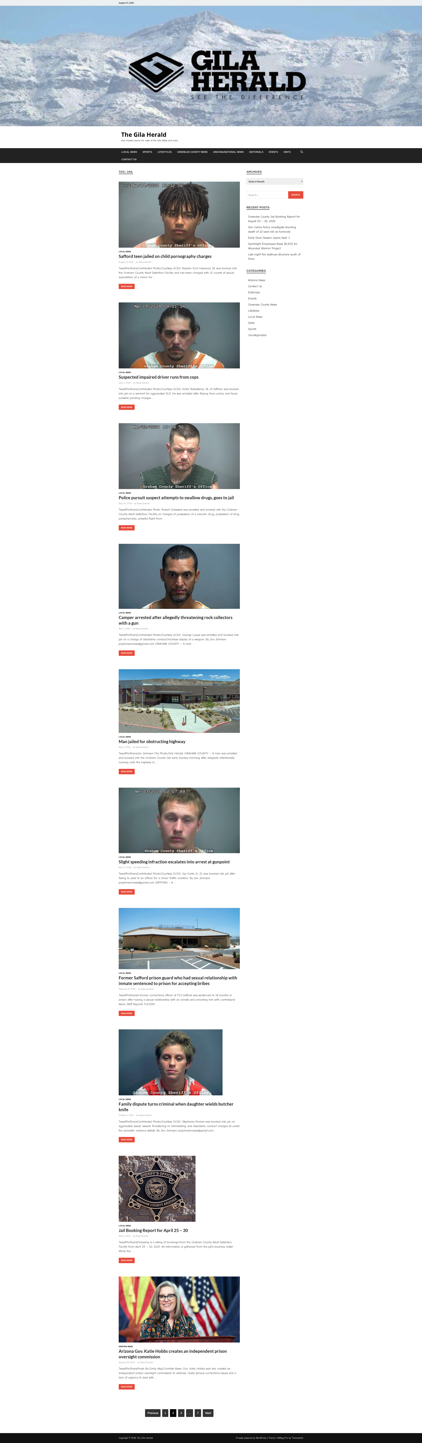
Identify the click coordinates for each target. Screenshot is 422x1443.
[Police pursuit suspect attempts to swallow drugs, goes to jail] (179, 456)
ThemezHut (297, 1438)
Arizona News (126, 1346)
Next (208, 1413)
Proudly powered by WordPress (251, 1438)
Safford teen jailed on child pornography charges (165, 256)
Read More (125, 285)
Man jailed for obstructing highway (152, 741)
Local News (129, 152)
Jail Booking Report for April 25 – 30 (153, 1230)
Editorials (256, 152)
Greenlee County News (192, 152)
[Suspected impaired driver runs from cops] (179, 336)
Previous (153, 1413)
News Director (145, 262)
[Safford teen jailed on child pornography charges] (179, 215)
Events (273, 152)
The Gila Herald (143, 135)
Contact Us (128, 159)
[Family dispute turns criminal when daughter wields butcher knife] (179, 1063)
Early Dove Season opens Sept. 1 (269, 238)
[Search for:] (274, 195)
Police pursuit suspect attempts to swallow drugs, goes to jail (176, 497)
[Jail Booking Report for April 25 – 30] (179, 1189)
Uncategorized (257, 335)
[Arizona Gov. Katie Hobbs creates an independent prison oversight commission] (179, 1310)
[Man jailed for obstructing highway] (179, 701)
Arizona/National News (228, 152)
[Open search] (301, 152)
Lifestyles (165, 152)
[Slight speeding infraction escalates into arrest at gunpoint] (179, 821)
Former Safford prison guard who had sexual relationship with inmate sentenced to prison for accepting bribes (178, 980)
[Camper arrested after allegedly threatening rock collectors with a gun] (179, 577)
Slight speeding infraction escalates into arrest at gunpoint (174, 861)
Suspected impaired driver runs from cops (158, 377)
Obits (287, 152)
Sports (147, 152)
